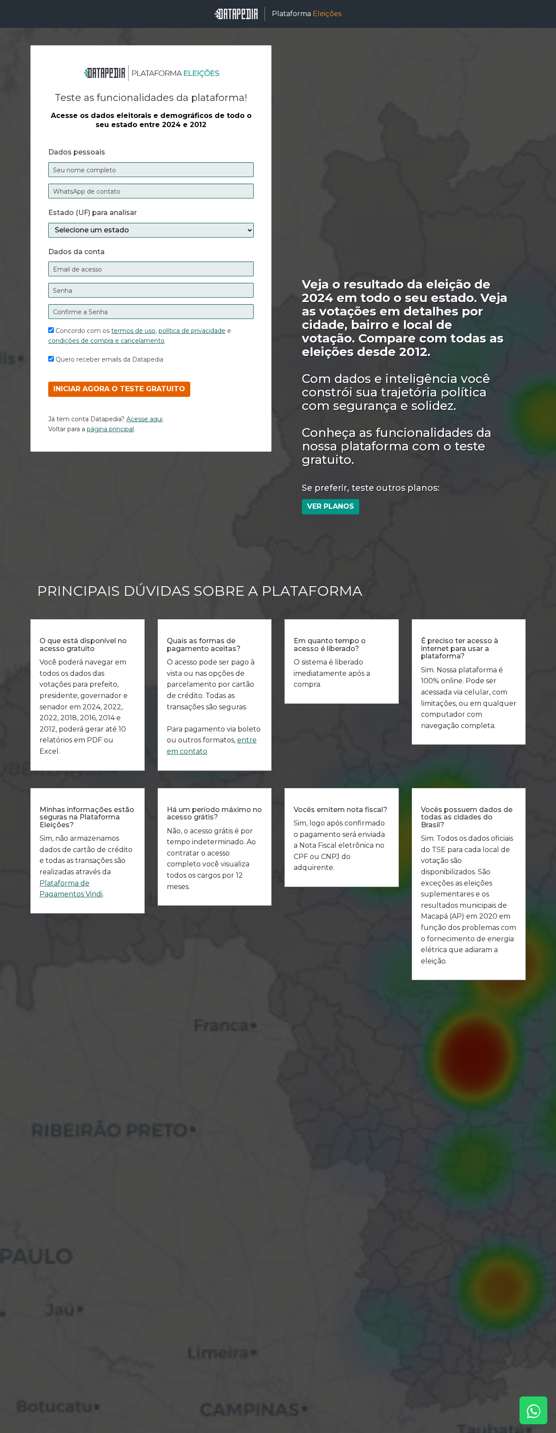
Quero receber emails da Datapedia (108, 359)
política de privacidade (192, 331)
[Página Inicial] (236, 14)
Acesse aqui (144, 419)
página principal (110, 429)
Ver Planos (330, 506)
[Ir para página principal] (151, 72)
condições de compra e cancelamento (106, 341)
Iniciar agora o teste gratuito (119, 389)
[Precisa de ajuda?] (533, 1410)
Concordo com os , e (139, 335)
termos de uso (133, 331)
